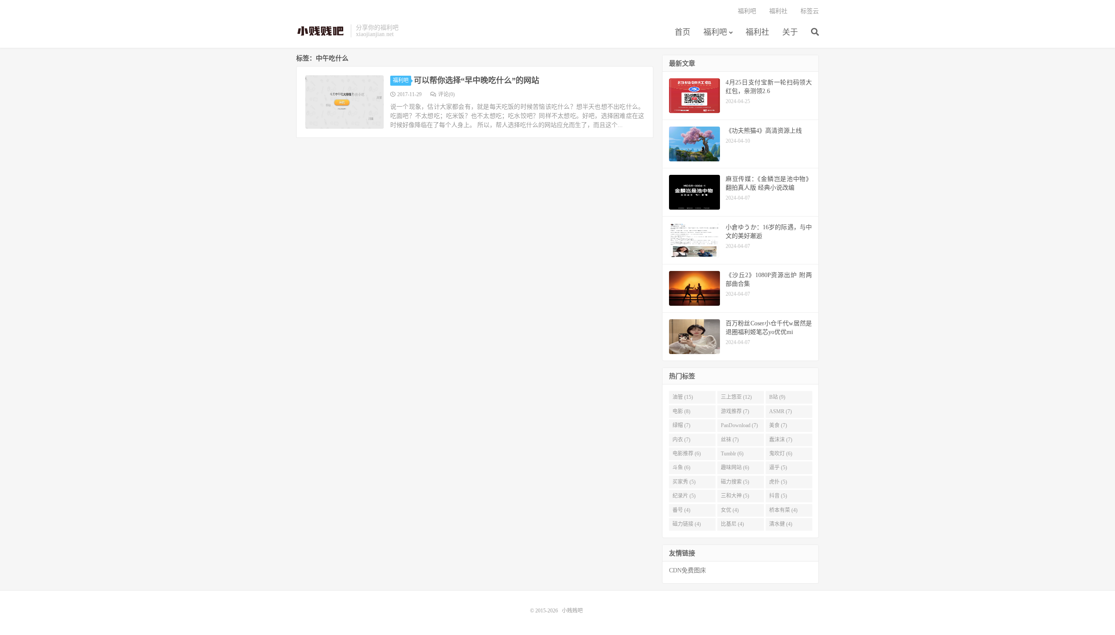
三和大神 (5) (735, 496)
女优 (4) (730, 510)
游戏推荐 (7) (735, 411)
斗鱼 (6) (681, 468)
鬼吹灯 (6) (780, 454)
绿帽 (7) (681, 425)
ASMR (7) (780, 411)
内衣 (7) (681, 440)
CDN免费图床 (687, 570)
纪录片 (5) (684, 496)
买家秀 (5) (684, 482)
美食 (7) (778, 425)
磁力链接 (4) (686, 524)
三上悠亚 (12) (736, 397)
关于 (790, 32)
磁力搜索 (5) (735, 482)
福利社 (757, 32)
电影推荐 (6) (686, 454)
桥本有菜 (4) (783, 510)
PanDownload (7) (739, 425)
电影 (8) (681, 411)
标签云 (810, 11)
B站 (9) (777, 397)
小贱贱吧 (321, 31)
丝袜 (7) (730, 440)
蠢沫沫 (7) (780, 440)
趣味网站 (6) (735, 468)
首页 (682, 32)
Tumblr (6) (732, 454)
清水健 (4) (780, 524)
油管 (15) (682, 397)
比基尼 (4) (732, 524)
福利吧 (715, 32)
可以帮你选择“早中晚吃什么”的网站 (476, 80)
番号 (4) (681, 510)
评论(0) (446, 94)
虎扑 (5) (778, 482)
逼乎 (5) (778, 468)
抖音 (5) (778, 496)
